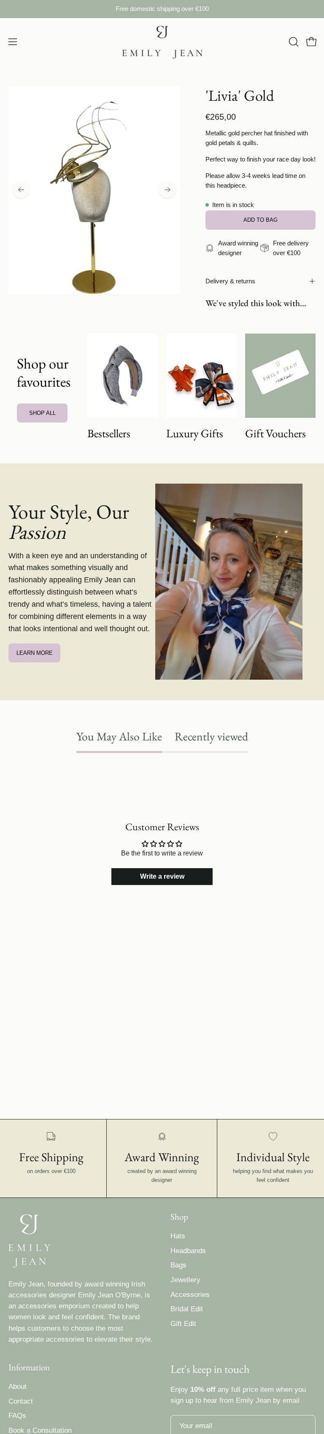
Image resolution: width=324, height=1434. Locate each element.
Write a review (162, 876)
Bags (178, 1265)
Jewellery (185, 1280)
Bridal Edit (186, 1309)
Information (29, 1367)
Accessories (190, 1295)
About (17, 1387)
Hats (177, 1236)
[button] (293, 42)
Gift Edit (183, 1324)
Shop (179, 1216)
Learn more (34, 653)
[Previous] (21, 189)
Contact (20, 1401)
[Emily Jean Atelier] (162, 41)
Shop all (42, 413)
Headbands (188, 1251)
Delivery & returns (230, 281)
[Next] (167, 189)
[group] (162, 9)
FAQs (17, 1416)
